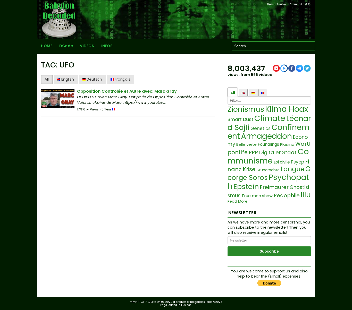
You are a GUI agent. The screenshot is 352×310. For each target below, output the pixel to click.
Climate (269, 118)
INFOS (107, 45)
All (47, 79)
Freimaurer (274, 187)
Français (122, 79)
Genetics (260, 128)
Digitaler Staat (278, 152)
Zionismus (246, 109)
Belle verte (246, 144)
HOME (46, 45)
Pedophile (287, 195)
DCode (66, 45)
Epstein (246, 186)
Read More (237, 201)
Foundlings (268, 144)
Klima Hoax (286, 109)
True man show (257, 196)
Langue (292, 169)
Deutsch (94, 79)
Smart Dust (240, 119)
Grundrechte (268, 170)
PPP (253, 152)
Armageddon (266, 136)
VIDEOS (87, 45)
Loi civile (282, 162)
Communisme (268, 156)
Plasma (287, 144)
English (67, 79)
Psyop (297, 162)
